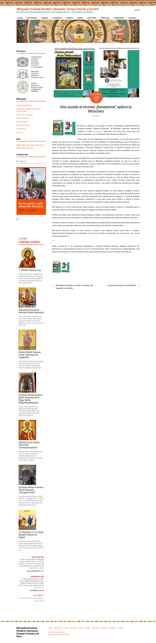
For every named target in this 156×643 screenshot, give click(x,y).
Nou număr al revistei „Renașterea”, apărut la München (95, 108)
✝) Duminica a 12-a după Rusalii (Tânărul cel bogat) (31, 534)
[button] (19, 31)
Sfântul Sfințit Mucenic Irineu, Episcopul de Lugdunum (30, 355)
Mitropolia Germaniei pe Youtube (58, 634)
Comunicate (20, 129)
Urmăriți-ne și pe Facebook (56, 632)
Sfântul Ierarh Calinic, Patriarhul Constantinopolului (29, 445)
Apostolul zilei (38, 557)
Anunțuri (19, 132)
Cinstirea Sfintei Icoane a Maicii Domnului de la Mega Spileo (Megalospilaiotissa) (31, 399)
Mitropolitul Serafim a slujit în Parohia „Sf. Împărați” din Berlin (74, 286)
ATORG (80, 18)
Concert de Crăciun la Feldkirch (122, 285)
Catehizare (119, 18)
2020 (18, 148)
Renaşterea (98, 131)
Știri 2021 (95, 116)
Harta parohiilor (22, 121)
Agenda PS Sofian (23, 125)
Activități (91, 18)
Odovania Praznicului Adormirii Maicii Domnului (31, 311)
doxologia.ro (38, 595)
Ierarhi (44, 18)
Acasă (20, 18)
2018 (27, 148)
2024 (28, 145)
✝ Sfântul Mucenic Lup (30, 270)
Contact (132, 18)
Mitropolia (32, 18)
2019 (23, 148)
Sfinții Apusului (22, 118)
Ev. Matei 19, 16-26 (37, 590)
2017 (31, 148)
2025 (23, 145)
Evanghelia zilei (37, 576)
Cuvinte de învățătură (24, 114)
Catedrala (57, 18)
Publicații (105, 18)
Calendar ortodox (29, 241)
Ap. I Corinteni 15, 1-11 (35, 571)
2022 (37, 145)
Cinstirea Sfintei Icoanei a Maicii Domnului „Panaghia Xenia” (31, 490)
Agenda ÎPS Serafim (24, 105)
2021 (42, 145)
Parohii (69, 18)
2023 (33, 145)
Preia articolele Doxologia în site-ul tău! (31, 599)
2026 (18, 145)
